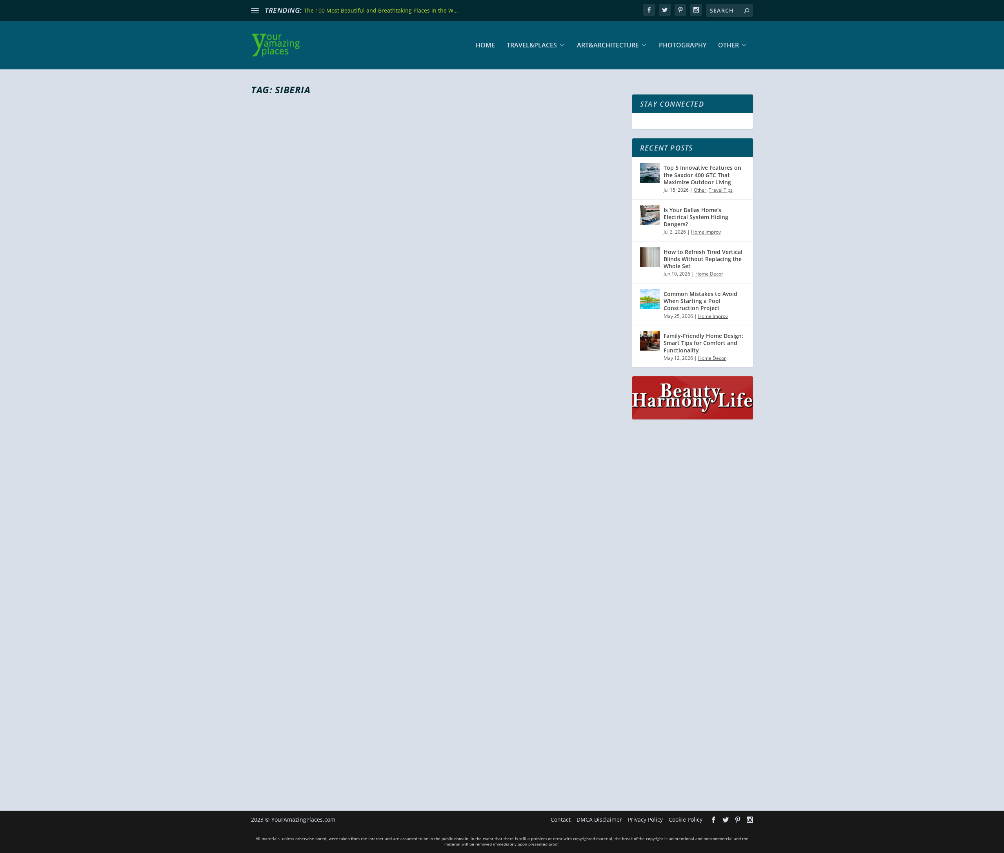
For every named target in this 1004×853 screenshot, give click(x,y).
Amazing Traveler (284, 408)
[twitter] (665, 10)
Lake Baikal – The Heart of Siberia (344, 393)
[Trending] (255, 11)
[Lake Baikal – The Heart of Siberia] (437, 240)
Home (485, 45)
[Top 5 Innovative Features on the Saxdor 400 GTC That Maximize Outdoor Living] (650, 173)
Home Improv (706, 232)
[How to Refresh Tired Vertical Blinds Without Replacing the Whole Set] (650, 257)
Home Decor (709, 273)
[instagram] (696, 10)
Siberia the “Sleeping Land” (328, 725)
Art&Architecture (608, 45)
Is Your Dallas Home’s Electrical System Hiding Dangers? (696, 217)
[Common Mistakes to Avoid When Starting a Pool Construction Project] (650, 299)
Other (728, 45)
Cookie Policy (685, 819)
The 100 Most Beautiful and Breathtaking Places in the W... (381, 10)
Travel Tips (721, 190)
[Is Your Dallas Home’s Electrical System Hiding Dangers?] (650, 215)
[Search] (746, 10)
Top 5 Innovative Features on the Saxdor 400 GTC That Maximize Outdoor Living (702, 174)
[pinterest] (680, 10)
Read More (279, 439)
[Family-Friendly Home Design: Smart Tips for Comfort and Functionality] (650, 341)
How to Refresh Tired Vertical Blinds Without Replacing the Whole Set (703, 259)
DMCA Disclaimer (599, 819)
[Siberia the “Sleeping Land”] (437, 587)
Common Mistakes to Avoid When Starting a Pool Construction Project (700, 301)
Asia (345, 408)
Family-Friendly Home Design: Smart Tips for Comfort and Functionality (703, 343)
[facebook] (649, 10)
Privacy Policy (645, 819)
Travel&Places (532, 45)
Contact (561, 819)
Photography (682, 45)
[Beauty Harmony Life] (692, 417)
